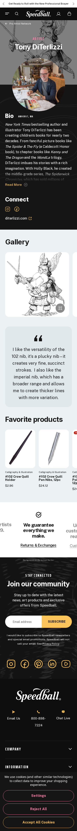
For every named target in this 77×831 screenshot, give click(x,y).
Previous (3, 4)
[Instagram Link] (7, 209)
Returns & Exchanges (38, 545)
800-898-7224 (38, 722)
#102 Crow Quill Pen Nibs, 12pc (50, 478)
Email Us (13, 718)
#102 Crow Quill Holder (17, 478)
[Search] (16, 13)
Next (73, 4)
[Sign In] (58, 14)
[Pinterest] (38, 664)
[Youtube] (66, 664)
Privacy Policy (50, 643)
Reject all (38, 809)
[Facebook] (25, 664)
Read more (13, 184)
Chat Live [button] (63, 718)
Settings (38, 796)
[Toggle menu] (8, 13)
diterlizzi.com (16, 218)
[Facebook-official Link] (16, 209)
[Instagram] (11, 664)
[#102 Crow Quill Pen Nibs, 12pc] (54, 449)
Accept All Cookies (38, 822)
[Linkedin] (52, 664)
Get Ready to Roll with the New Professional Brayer (38, 3)
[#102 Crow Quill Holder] (20, 449)
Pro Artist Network (20, 23)
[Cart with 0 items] (69, 13)
